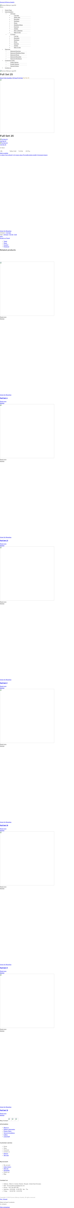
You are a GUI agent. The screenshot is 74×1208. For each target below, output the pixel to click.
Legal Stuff (7, 1136)
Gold (15, 234)
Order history (7, 1167)
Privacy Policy (7, 1131)
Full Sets (20, 78)
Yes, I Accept (3, 1199)
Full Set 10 (4, 825)
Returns (6, 1153)
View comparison (5, 1207)
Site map (6, 1155)
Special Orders (14, 66)
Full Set (11, 234)
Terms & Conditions (9, 1133)
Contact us (8, 68)
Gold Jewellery (8, 78)
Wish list (6, 1168)
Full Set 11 (4, 968)
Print (1, 236)
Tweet (5, 241)
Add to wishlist (4, 153)
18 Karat (15, 78)
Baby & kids (17, 47)
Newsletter (7, 1170)
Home (1, 78)
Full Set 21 (4, 540)
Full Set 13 (4, 1110)
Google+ (6, 245)
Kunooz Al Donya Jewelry (7, 2)
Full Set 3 (3, 683)
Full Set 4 (3, 398)
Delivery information (9, 1129)
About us (6, 1127)
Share (5, 243)
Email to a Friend (5, 238)
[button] (24, 7)
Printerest (6, 246)
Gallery (6, 1134)
